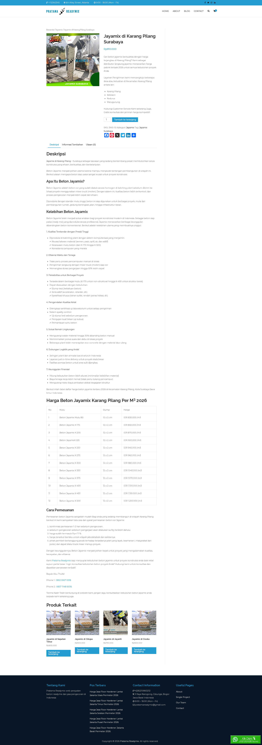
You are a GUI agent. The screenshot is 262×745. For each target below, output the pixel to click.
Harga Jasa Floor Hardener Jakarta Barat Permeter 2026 (107, 730)
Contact (180, 708)
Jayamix (58, 30)
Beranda (50, 30)
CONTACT (199, 11)
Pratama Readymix (61, 560)
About (179, 691)
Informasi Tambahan (72, 144)
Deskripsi (54, 144)
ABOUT (176, 11)
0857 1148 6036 (64, 586)
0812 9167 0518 (63, 580)
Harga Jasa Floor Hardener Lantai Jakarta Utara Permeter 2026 (106, 693)
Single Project (183, 697)
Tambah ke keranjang (125, 119)
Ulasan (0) (91, 144)
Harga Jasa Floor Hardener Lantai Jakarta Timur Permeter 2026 (106, 702)
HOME (165, 11)
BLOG (187, 11)
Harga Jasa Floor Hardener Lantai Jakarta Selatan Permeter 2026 (106, 711)
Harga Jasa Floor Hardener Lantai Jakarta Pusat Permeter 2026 (106, 720)
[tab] (54, 145)
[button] (94, 37)
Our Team (181, 702)
